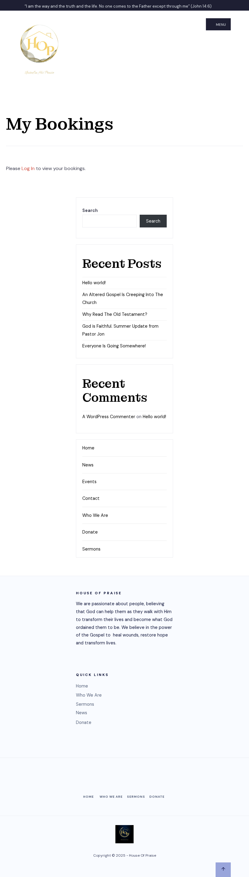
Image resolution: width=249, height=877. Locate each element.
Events (89, 481)
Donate (90, 532)
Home (88, 448)
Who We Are (95, 515)
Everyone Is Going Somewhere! (114, 346)
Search (90, 210)
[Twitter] (225, 5)
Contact (91, 498)
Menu (220, 24)
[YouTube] (237, 5)
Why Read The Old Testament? (114, 314)
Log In (28, 168)
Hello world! (94, 282)
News (88, 465)
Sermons (91, 549)
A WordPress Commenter (108, 416)
